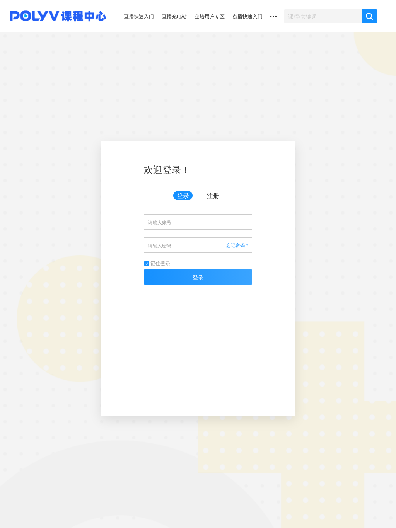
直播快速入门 (139, 16)
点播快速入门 (247, 16)
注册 (213, 195)
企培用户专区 (210, 16)
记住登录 (160, 263)
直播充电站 (174, 16)
